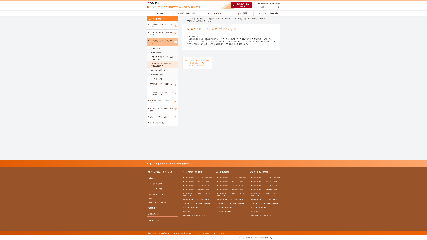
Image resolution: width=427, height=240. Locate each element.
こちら (202, 44)
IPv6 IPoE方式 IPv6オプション (194, 215)
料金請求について (157, 74)
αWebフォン (187, 211)
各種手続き (152, 208)
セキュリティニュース (157, 194)
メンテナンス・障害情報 (260, 172)
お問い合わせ (153, 214)
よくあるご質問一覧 (157, 123)
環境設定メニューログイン (159, 172)
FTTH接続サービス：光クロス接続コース (161, 25)
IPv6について (155, 48)
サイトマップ (153, 220)
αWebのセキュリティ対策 (158, 202)
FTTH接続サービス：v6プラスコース (219, 19)
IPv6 (150, 198)
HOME (189, 19)
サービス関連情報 (155, 184)
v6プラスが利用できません (160, 70)
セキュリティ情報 (155, 189)
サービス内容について (159, 52)
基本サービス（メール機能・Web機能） (161, 110)
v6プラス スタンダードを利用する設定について (162, 58)
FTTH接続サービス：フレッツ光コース (161, 34)
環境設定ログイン (244, 5)
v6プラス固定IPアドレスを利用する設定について (249, 19)
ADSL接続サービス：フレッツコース (161, 102)
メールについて (156, 79)
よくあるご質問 (199, 19)
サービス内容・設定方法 (192, 172)
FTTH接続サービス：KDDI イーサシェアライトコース (161, 93)
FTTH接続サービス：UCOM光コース (161, 85)
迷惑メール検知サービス (158, 117)
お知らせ (151, 178)
